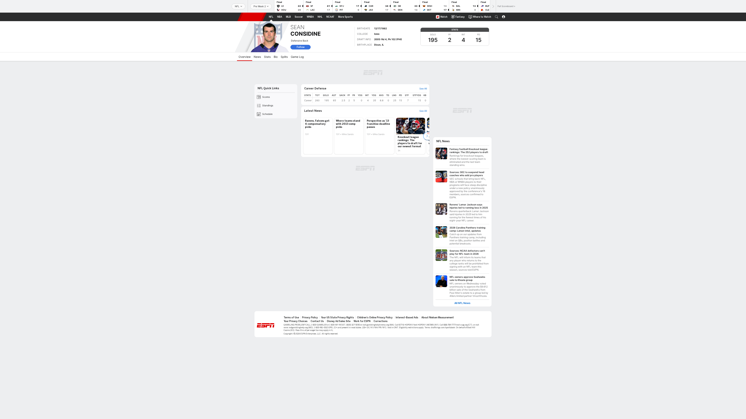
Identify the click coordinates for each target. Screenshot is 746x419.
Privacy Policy (310, 317)
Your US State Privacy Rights (337, 317)
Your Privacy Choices (296, 321)
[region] (370, 98)
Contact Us (317, 321)
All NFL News (462, 303)
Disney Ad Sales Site (338, 321)
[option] (317, 136)
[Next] (493, 6)
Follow (301, 47)
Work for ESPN (362, 321)
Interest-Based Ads (407, 317)
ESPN (252, 17)
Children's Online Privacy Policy (375, 317)
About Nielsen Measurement (437, 317)
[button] (496, 16)
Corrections (381, 321)
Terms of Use (291, 317)
